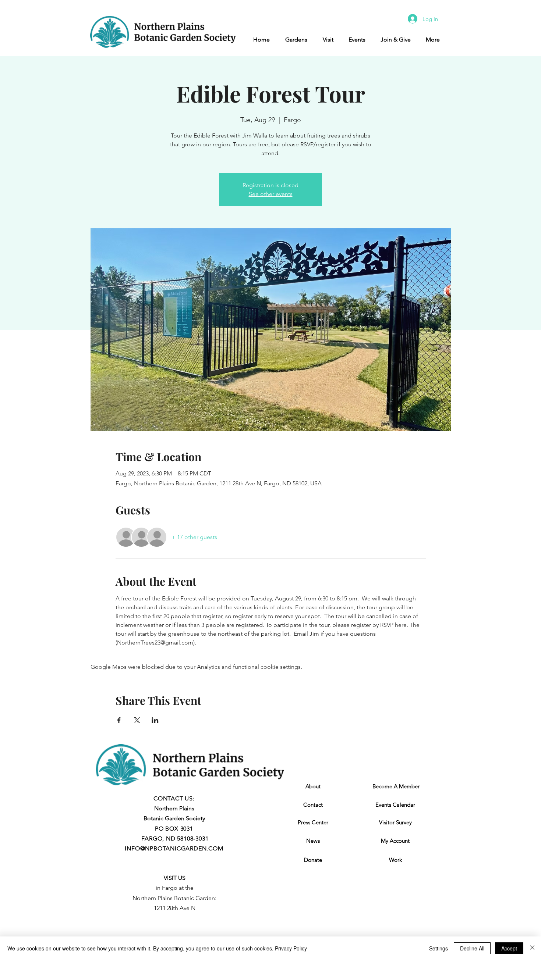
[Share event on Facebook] (119, 720)
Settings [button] (438, 948)
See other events (271, 193)
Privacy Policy (291, 948)
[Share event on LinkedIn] (155, 720)
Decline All (472, 948)
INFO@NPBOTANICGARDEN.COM (174, 848)
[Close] (532, 948)
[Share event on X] (137, 720)
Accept (509, 948)
